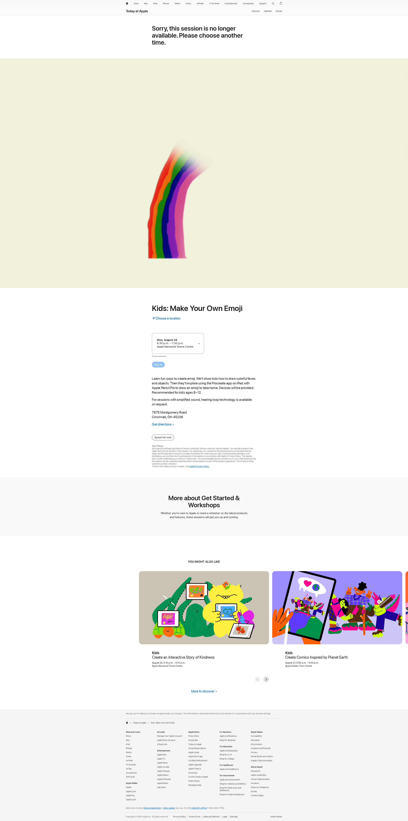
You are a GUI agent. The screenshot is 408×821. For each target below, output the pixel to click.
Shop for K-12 (226, 755)
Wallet (128, 787)
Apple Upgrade (194, 765)
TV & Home (131, 765)
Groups (279, 11)
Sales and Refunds (211, 817)
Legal (224, 817)
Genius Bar (193, 740)
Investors (255, 783)
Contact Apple (257, 795)
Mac (128, 740)
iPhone (129, 748)
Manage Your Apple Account (169, 736)
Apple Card (131, 791)
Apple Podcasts (164, 779)
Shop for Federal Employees (232, 794)
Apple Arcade (163, 767)
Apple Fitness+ (163, 771)
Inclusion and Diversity (261, 748)
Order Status (194, 781)
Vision (128, 756)
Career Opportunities (260, 779)
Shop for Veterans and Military (233, 784)
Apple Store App (195, 756)
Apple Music (162, 763)
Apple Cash (131, 800)
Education (255, 740)
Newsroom (255, 771)
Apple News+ (163, 775)
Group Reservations (197, 748)
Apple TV (161, 759)
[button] (273, 3)
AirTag (128, 769)
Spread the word (162, 437)
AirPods (129, 760)
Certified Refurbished (197, 760)
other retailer (169, 808)
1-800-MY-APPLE (198, 808)
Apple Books (162, 783)
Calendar (268, 11)
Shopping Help (194, 785)
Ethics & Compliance (260, 787)
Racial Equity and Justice (262, 756)
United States (276, 817)
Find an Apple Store (152, 808)
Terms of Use (194, 817)
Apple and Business (228, 736)
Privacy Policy (179, 817)
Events (254, 791)
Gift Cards (130, 777)
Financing (192, 773)
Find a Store (193, 736)
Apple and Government (230, 780)
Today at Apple (137, 11)
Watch (128, 752)
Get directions (162, 424)
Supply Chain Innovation (261, 760)
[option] (176, 343)
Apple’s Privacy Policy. (199, 466)
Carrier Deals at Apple (198, 777)
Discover (256, 11)
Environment (256, 744)
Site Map (234, 817)
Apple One (161, 755)
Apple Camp (193, 752)
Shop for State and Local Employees (230, 789)
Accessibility (256, 736)
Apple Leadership (258, 775)
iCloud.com (162, 744)
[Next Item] (266, 679)
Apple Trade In (194, 769)
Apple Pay (130, 795)
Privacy (254, 752)
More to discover (203, 691)
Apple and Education (229, 751)
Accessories (131, 773)
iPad (128, 744)
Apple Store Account (166, 740)
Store (128, 736)
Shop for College (227, 759)
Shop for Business (227, 740)
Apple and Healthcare (229, 769)
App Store (161, 787)
